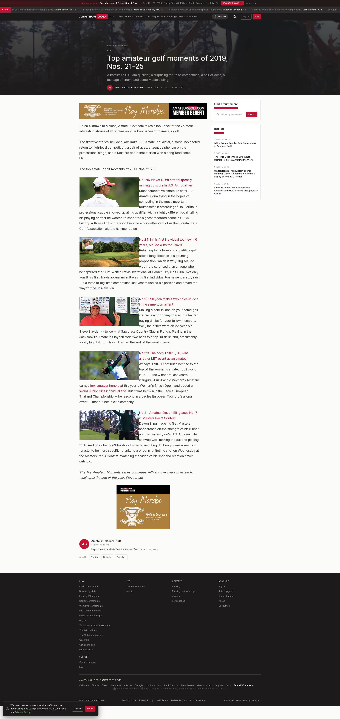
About (222, 601)
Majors (155, 16)
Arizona (128, 685)
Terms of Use (129, 700)
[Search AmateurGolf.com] (234, 16)
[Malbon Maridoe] (143, 111)
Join (257, 16)
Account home (226, 596)
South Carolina (170, 685)
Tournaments (126, 16)
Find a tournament (88, 586)
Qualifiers (84, 640)
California (84, 685)
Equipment (192, 16)
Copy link (121, 557)
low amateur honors (104, 385)
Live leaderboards (135, 586)
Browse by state (87, 591)
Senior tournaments (89, 601)
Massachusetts (205, 685)
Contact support (87, 662)
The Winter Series (88, 630)
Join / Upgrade (226, 591)
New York (116, 685)
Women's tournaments (91, 606)
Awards (176, 596)
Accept (90, 708)
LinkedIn (107, 557)
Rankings (172, 16)
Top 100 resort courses (91, 635)
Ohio (228, 685)
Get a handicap (87, 644)
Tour (147, 16)
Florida (95, 685)
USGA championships (90, 615)
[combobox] (236, 114)
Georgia (139, 685)
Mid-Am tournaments (90, 610)
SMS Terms (162, 700)
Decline (77, 708)
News (182, 16)
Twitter (94, 557)
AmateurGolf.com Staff (129, 87)
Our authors (225, 606)
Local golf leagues (89, 596)
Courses (139, 16)
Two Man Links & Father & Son (94, 625)
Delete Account (179, 700)
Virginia (219, 685)
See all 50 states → (244, 685)
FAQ (81, 667)
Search (251, 114)
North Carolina (153, 685)
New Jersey (187, 685)
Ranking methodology (183, 591)
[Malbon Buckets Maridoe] (143, 507)
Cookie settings (198, 700)
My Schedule (86, 649)
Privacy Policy (146, 700)
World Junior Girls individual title (102, 391)
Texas (105, 685)
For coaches (178, 601)
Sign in (246, 16)
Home (110, 45)
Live (163, 16)
